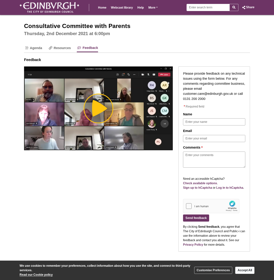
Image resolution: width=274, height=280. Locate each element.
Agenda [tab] (35, 48)
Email (187, 131)
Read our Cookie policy (36, 274)
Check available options (200, 183)
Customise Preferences (213, 270)
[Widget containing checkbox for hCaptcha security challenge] (211, 206)
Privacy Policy (193, 244)
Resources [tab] (62, 48)
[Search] (234, 7)
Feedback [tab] (90, 48)
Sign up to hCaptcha (197, 187)
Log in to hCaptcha (229, 187)
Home (102, 7)
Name (187, 114)
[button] (247, 7)
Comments (191, 147)
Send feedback (196, 218)
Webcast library (122, 7)
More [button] (153, 7)
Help (140, 7)
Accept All (245, 270)
